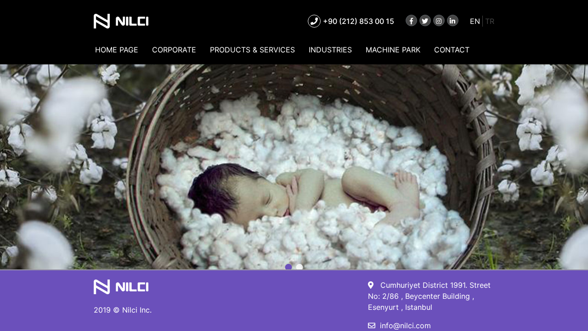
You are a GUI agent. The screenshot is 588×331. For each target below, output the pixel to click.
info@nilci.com (405, 325)
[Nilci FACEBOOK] (411, 20)
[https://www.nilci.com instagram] (439, 20)
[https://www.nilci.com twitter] (425, 20)
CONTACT (451, 49)
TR (489, 21)
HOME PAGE (116, 49)
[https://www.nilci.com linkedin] (452, 20)
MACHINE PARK (393, 49)
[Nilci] (121, 22)
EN (475, 21)
